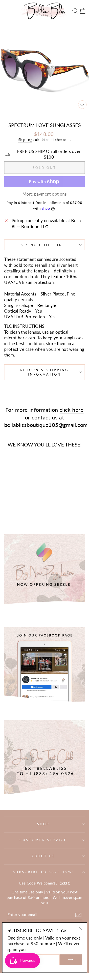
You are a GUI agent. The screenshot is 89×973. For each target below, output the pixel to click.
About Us (43, 856)
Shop (43, 824)
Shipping (25, 140)
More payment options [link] (44, 194)
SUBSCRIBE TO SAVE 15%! (43, 872)
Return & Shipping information (44, 372)
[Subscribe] (78, 915)
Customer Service (43, 840)
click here (72, 410)
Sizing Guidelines (44, 245)
